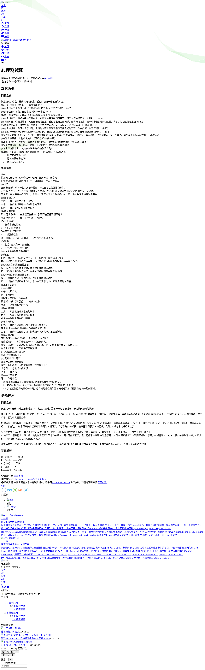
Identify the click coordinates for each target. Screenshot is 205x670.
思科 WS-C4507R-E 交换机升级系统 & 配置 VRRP (25, 638)
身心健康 (48, 78)
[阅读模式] (3, 651)
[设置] (3, 654)
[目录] (8, 654)
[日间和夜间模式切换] (12, 651)
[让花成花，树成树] (11, 628)
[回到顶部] (12, 654)
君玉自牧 (18, 476)
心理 (3, 486)
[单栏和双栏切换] (16, 651)
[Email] (8, 587)
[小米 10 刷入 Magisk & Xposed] (16, 642)
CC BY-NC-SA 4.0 (61, 482)
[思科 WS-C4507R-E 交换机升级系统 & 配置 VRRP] (26, 635)
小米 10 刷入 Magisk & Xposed (15, 645)
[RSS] (2, 587)
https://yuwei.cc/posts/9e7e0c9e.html (30, 479)
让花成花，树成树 (10, 632)
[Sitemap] (5, 587)
